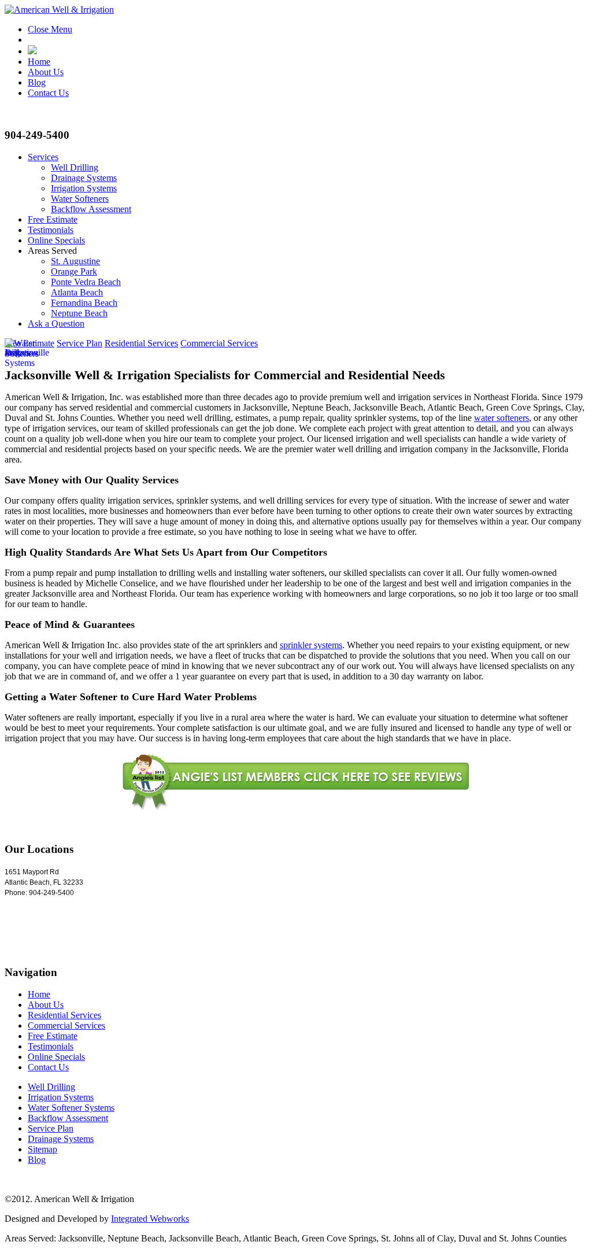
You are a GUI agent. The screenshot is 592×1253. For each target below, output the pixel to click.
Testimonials (50, 230)
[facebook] (32, 51)
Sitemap (42, 1149)
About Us (46, 72)
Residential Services (141, 343)
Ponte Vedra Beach (86, 282)
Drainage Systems (84, 178)
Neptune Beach (79, 313)
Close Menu (50, 29)
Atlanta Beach (77, 292)
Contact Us (48, 93)
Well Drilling (74, 167)
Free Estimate (52, 219)
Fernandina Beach (84, 303)
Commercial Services (219, 343)
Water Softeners (80, 199)
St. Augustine (75, 261)
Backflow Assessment (91, 209)
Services (43, 157)
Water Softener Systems (71, 1107)
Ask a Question (56, 323)
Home (39, 61)
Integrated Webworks (150, 1219)
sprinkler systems (311, 645)
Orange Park (74, 271)
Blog (37, 82)
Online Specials (56, 240)
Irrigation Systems (84, 188)
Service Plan (79, 343)
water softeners (501, 418)
